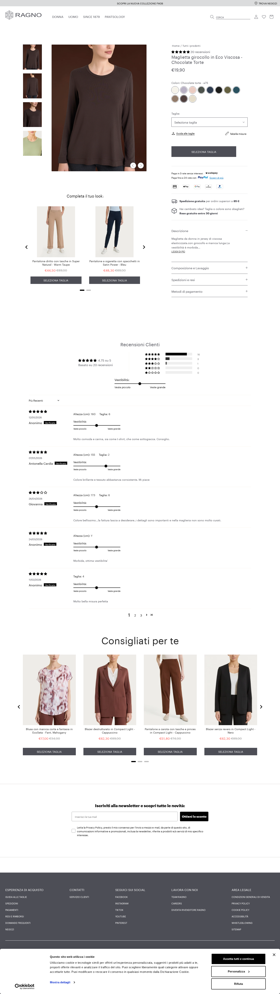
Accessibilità (240, 916)
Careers (176, 903)
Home (176, 45)
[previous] (133, 165)
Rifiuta (238, 983)
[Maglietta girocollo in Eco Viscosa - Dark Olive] (227, 90)
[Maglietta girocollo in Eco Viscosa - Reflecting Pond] (236, 90)
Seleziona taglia (203, 151)
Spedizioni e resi (183, 279)
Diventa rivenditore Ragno (188, 909)
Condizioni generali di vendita (251, 896)
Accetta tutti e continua (238, 958)
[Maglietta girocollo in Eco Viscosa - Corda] (192, 99)
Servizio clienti (79, 896)
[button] (180, 51)
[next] (141, 165)
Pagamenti (11, 909)
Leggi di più (178, 251)
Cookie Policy (240, 909)
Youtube (120, 916)
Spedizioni (11, 903)
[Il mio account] (256, 17)
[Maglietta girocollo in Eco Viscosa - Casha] (175, 90)
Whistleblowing (242, 922)
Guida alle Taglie (16, 896)
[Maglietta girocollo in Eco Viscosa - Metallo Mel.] (201, 90)
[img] (51, 411)
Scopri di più (216, 177)
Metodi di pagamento (186, 291)
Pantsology (115, 16)
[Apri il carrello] (272, 17)
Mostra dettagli (60, 982)
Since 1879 (91, 16)
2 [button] (135, 615)
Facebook (121, 896)
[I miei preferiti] (264, 17)
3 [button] (141, 615)
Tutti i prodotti (191, 45)
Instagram (121, 903)
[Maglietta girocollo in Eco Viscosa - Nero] (219, 90)
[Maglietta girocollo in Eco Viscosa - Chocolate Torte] (184, 99)
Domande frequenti (17, 922)
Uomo (73, 16)
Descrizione (179, 230)
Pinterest (121, 922)
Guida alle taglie (185, 133)
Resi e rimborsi (14, 916)
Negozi (9, 929)
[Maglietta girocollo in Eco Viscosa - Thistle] (184, 90)
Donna (57, 16)
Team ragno (178, 896)
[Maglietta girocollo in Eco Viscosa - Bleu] (210, 90)
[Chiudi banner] (274, 954)
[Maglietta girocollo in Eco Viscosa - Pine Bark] (175, 99)
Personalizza (236, 971)
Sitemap (236, 929)
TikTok (119, 909)
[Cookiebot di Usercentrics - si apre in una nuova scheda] (24, 986)
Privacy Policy (241, 903)
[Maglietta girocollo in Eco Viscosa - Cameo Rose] (192, 90)
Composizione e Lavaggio (190, 267)
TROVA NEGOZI (268, 3)
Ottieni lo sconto (194, 816)
